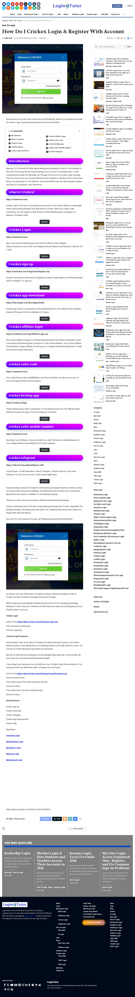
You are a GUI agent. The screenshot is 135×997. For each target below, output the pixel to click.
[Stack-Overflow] (30, 8)
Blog (107, 218)
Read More (45, 222)
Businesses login (111, 169)
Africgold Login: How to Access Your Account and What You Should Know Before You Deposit (119, 225)
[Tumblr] (34, 4)
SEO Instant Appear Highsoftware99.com (111, 588)
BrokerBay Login (17, 853)
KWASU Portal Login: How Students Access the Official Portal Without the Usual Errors (118, 356)
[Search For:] (111, 46)
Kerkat (96, 606)
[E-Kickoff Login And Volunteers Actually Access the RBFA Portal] (99, 379)
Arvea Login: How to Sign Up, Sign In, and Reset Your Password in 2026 (119, 153)
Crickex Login (16, 143)
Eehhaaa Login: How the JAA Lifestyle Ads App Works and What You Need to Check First (118, 320)
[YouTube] (12, 985)
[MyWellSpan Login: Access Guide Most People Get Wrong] (99, 369)
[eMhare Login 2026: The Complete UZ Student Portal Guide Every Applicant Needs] (99, 261)
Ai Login (96, 412)
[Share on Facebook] (115, 38)
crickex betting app (55, 144)
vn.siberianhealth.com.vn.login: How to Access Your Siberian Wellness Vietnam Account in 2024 (119, 188)
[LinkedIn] (26, 985)
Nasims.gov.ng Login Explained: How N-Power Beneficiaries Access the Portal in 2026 (118, 271)
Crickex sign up (17, 147)
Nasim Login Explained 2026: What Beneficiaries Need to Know (117, 309)
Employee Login (99, 435)
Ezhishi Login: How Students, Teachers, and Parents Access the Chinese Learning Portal (119, 61)
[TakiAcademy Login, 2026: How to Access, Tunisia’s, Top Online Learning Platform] (99, 142)
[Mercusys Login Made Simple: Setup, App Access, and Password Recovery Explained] (99, 200)
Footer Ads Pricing (94, 922)
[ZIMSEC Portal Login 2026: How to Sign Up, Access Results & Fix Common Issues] (99, 249)
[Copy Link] (124, 38)
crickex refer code (55, 140)
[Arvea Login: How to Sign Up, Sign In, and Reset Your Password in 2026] (99, 153)
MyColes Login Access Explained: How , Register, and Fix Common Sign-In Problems (116, 860)
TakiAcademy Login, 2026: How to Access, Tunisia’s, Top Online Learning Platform (119, 141)
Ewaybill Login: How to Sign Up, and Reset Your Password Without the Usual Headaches (119, 119)
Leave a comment (78, 828)
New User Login (99, 457)
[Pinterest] (21, 4)
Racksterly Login (101, 494)
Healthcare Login (111, 134)
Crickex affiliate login (56, 136)
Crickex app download (20, 151)
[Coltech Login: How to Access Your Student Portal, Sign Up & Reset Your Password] (99, 73)
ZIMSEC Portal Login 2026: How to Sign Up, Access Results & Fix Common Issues (119, 248)
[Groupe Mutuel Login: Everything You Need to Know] (99, 132)
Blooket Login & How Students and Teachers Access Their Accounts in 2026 (51, 860)
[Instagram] (26, 4)
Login (107, 78)
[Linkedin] (30, 4)
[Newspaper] (38, 4)
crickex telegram (55, 152)
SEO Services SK (101, 612)
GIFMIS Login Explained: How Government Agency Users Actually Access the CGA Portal (118, 283)
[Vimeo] (4, 8)
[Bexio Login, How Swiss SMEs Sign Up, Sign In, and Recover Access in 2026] (99, 165)
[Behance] (26, 8)
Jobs (95, 450)
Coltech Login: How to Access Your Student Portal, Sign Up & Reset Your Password (118, 73)
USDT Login (98, 483)
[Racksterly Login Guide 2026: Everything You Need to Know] (99, 347)
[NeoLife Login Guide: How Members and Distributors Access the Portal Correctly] (99, 237)
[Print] (128, 38)
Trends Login (98, 480)
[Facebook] (4, 4)
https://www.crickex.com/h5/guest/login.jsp (37, 622)
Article (96, 419)
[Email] (121, 38)
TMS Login (97, 476)
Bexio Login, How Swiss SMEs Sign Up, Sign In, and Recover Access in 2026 (118, 164)
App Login (109, 66)
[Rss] (12, 989)
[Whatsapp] (17, 8)
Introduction (16, 135)
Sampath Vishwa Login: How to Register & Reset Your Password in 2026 (119, 84)
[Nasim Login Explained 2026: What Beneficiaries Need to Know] (99, 310)
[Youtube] (13, 4)
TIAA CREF (97, 472)
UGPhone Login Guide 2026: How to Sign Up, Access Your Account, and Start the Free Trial (119, 176)
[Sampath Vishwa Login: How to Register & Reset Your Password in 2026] (99, 85)
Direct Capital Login (102, 498)
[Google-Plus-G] (17, 4)
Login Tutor (8, 38)
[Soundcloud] (21, 8)
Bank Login (98, 423)
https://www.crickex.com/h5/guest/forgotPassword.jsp (42, 673)
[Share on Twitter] (118, 38)
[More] (131, 38)
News (107, 361)
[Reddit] (8, 8)
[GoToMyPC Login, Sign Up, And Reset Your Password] (99, 399)
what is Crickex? (17, 139)
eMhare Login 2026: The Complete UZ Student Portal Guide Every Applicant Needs (119, 260)
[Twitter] (8, 4)
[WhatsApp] (8, 989)
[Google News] (16, 985)
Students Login (117, 66)
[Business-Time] (38, 8)
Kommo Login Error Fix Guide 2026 (82, 856)
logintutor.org (30, 916)
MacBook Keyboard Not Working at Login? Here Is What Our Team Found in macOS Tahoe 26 (119, 108)
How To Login (8, 25)
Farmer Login (98, 438)
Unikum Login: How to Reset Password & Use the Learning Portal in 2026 (117, 96)
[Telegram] (13, 8)
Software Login (99, 465)
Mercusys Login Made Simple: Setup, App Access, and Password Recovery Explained (119, 199)
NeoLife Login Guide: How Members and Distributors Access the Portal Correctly (119, 237)
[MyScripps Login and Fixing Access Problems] (99, 389)
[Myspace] (32, 985)
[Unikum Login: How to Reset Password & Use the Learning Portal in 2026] (99, 97)
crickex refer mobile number (59, 148)
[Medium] (34, 8)
